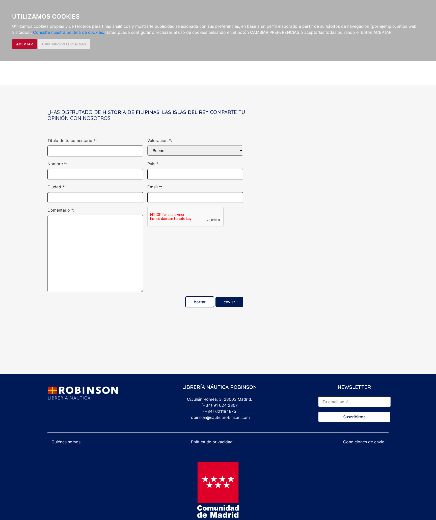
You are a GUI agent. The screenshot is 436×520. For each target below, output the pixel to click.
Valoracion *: (159, 140)
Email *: (154, 186)
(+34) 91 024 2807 (219, 405)
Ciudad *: (56, 186)
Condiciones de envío (364, 441)
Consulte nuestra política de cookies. (68, 32)
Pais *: (153, 163)
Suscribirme (354, 416)
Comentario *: (60, 210)
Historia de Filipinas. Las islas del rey (155, 112)
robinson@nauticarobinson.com (219, 417)
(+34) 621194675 (219, 411)
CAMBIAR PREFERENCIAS (64, 44)
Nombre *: (57, 163)
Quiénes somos (65, 441)
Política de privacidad (212, 441)
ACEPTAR (24, 44)
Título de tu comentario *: (72, 140)
